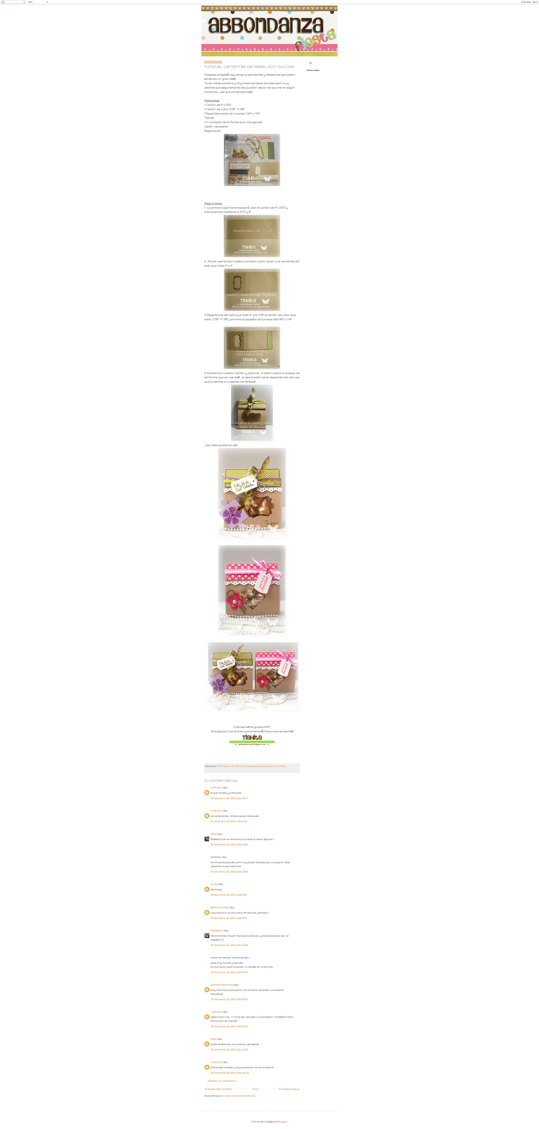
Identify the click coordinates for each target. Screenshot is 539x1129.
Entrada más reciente (218, 1089)
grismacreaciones (222, 984)
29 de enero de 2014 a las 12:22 (229, 798)
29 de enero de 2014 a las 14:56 (229, 945)
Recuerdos (267, 766)
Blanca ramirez (220, 907)
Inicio (255, 1089)
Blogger (282, 1121)
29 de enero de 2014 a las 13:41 (229, 918)
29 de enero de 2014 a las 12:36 (229, 844)
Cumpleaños (252, 766)
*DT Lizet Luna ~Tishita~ (230, 766)
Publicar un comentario (222, 1080)
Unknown (216, 787)
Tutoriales (280, 766)
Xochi (214, 884)
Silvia (214, 833)
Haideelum (217, 930)
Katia (214, 1038)
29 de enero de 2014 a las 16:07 (229, 999)
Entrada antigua (289, 1089)
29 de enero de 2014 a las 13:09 (229, 871)
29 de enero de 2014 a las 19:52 (229, 1026)
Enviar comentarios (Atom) (238, 1095)
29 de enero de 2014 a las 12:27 (229, 821)
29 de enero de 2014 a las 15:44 (229, 972)
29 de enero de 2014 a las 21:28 (229, 1049)
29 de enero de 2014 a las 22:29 (230, 1072)
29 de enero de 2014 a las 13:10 (229, 894)
